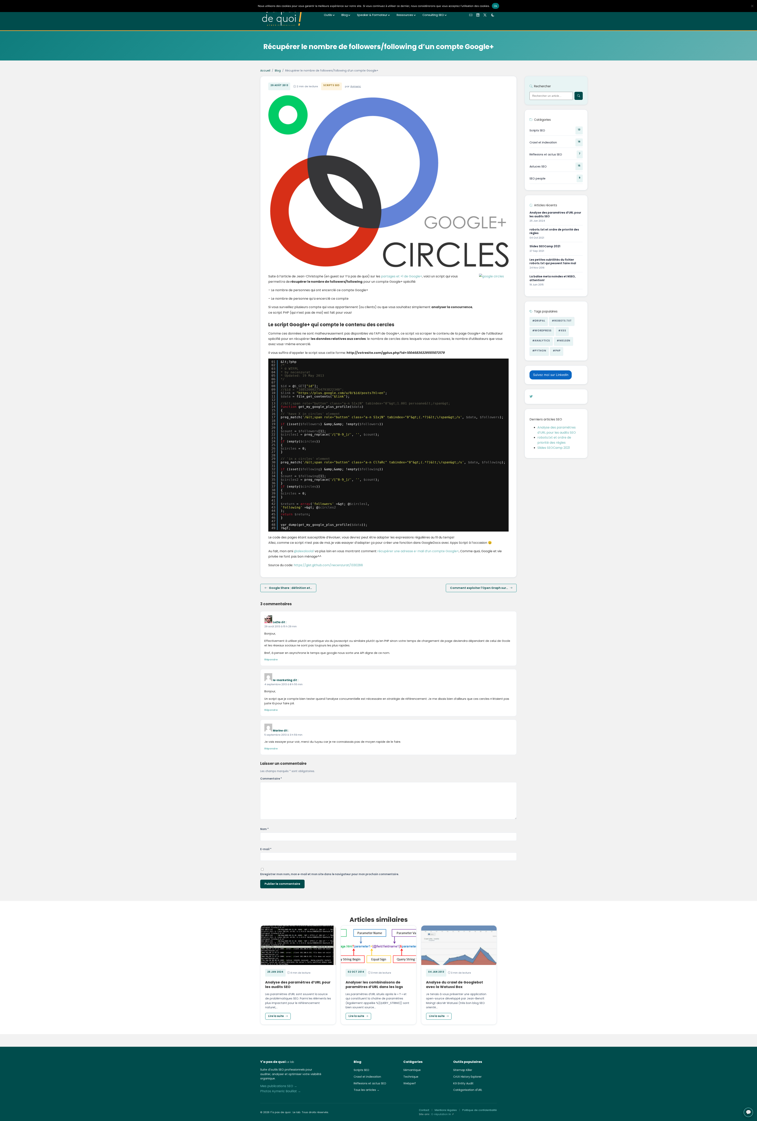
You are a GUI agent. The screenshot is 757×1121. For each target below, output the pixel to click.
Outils (328, 15)
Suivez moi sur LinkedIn (550, 375)
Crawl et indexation (367, 1077)
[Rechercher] (578, 96)
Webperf (409, 1083)
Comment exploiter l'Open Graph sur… (479, 588)
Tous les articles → (366, 1090)
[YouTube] (540, 396)
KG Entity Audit (463, 1083)
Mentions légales (446, 1110)
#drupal (538, 320)
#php (557, 350)
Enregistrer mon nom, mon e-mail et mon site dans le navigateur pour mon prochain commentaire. (329, 874)
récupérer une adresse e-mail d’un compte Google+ (418, 551)
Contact (424, 1110)
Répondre (271, 659)
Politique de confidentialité (479, 1110)
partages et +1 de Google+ (401, 276)
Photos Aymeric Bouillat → (280, 1091)
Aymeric (355, 86)
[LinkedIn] (478, 15)
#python (539, 350)
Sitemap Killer (462, 1070)
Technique (410, 1077)
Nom (264, 829)
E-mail (265, 849)
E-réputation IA (441, 1114)
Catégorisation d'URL (467, 1090)
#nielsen (563, 340)
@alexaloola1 (304, 551)
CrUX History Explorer (467, 1077)
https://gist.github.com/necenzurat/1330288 (328, 565)
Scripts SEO (331, 85)
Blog (344, 15)
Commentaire (271, 779)
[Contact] (471, 15)
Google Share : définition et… (290, 588)
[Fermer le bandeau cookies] (752, 6)
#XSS (562, 330)
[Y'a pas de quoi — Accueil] (282, 15)
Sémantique (412, 1070)
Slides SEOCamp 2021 (553, 447)
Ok (495, 5)
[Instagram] (535, 396)
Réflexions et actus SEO (370, 1083)
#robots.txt (562, 320)
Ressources (405, 15)
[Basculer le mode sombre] (493, 15)
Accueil (265, 71)
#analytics (541, 340)
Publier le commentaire (282, 884)
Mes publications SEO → (278, 1086)
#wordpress (542, 330)
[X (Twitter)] (485, 15)
